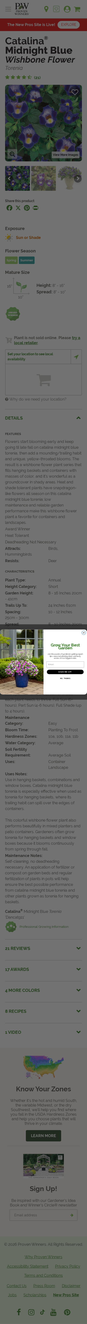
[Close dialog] (84, 633)
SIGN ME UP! (65, 672)
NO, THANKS (65, 678)
